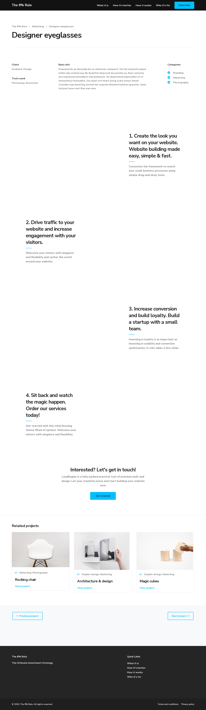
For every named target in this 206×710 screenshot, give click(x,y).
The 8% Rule (22, 5)
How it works (143, 5)
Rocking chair (25, 579)
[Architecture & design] (102, 550)
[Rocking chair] (41, 549)
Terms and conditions (168, 704)
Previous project (28, 616)
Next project (179, 616)
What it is (102, 5)
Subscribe (184, 5)
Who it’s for (163, 5)
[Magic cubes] (164, 550)
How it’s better (122, 5)
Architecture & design (95, 581)
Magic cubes (149, 581)
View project (22, 586)
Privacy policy (187, 704)
